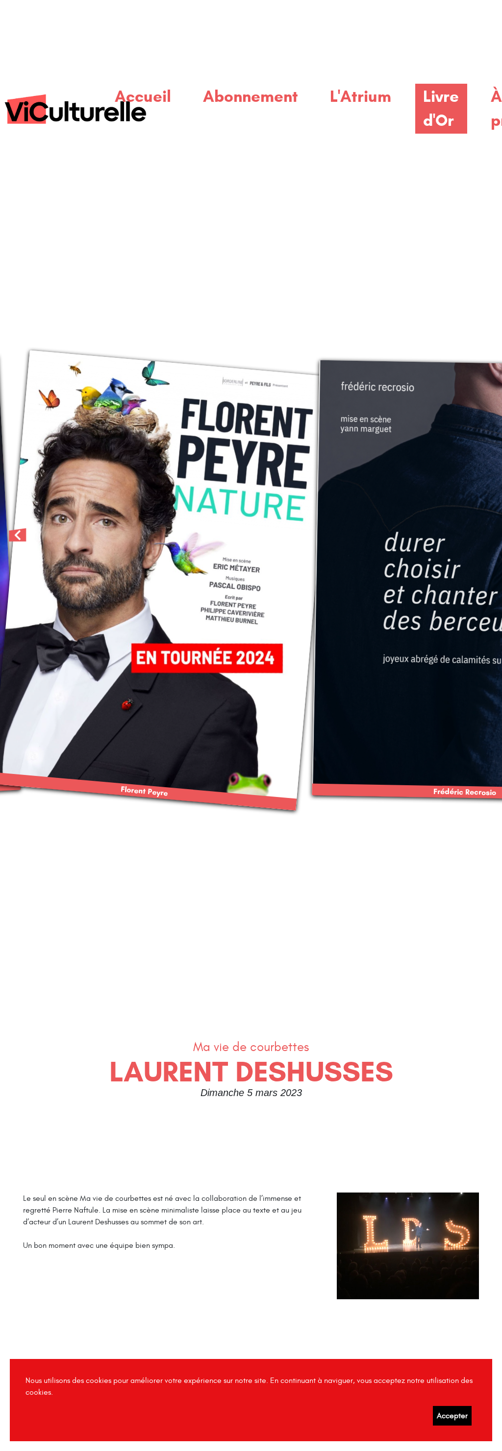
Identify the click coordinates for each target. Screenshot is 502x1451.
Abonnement (250, 96)
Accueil (143, 96)
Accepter (452, 1415)
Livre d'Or (441, 108)
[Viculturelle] (75, 108)
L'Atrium (360, 96)
